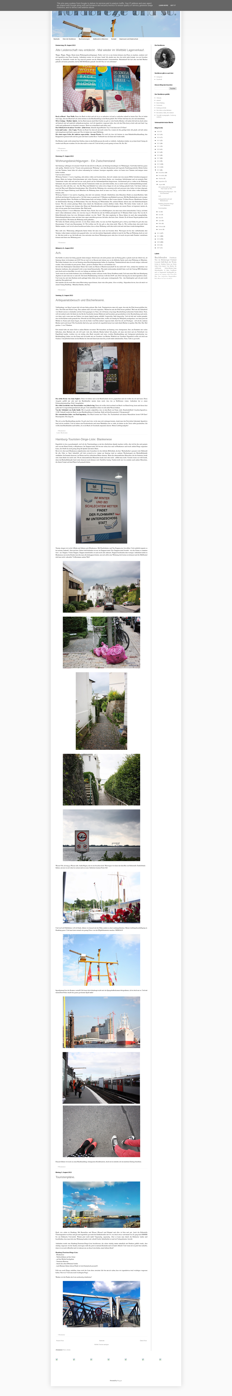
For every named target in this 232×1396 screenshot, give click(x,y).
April (160, 220)
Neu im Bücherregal (162, 260)
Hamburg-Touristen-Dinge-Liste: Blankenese (84, 439)
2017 (158, 158)
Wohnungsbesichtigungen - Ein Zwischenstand (85, 161)
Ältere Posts (143, 1340)
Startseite (56, 39)
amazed (158, 100)
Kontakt (113, 39)
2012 (158, 233)
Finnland (173, 260)
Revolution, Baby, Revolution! (165, 113)
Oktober (161, 178)
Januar (161, 229)
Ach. (58, 253)
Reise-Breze (158, 278)
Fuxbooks (159, 105)
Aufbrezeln (158, 268)
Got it (173, 5)
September (162, 181)
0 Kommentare (62, 148)
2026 (158, 131)
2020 (158, 149)
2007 (158, 248)
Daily (156, 266)
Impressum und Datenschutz (128, 39)
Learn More (163, 5)
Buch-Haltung (160, 103)
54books (158, 98)
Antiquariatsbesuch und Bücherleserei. (80, 300)
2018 (158, 155)
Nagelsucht (163, 272)
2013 (158, 170)
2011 (158, 236)
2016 (158, 161)
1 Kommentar (61, 1335)
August (161, 184)
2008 (158, 245)
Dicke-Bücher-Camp (170, 268)
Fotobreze (173, 257)
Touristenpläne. (65, 1177)
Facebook (159, 79)
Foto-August (162, 266)
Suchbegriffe (170, 272)
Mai (160, 218)
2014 (158, 167)
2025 (158, 134)
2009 (158, 242)
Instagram (159, 77)
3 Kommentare (62, 242)
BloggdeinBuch (172, 276)
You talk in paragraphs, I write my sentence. (166, 116)
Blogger (119, 1380)
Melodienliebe (159, 270)
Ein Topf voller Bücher (167, 278)
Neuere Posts (60, 1340)
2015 (158, 164)
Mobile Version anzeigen (101, 1344)
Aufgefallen (164, 276)
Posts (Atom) (66, 1350)
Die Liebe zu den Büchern (163, 110)
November (162, 175)
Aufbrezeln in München (100, 39)
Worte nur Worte (171, 264)
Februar (161, 226)
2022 (158, 143)
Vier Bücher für (171, 266)
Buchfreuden (64, 150)
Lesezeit (157, 262)
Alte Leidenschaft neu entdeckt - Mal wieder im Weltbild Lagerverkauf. (100, 50)
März (160, 223)
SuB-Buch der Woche (168, 262)
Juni (160, 214)
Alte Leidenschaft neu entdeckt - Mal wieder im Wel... (167, 188)
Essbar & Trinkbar (160, 264)
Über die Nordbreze (69, 39)
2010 (158, 239)
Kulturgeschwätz (161, 108)
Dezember (162, 172)
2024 (158, 137)
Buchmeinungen (84, 39)
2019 (158, 152)
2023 (158, 140)
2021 (158, 146)
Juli (160, 212)
